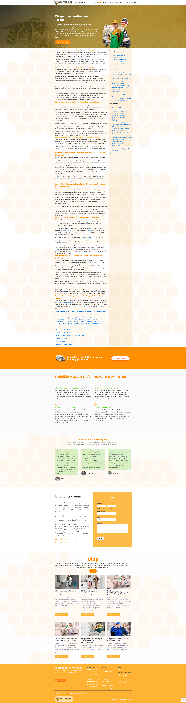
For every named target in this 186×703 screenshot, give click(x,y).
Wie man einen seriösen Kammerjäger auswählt (119, 112)
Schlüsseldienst (122, 682)
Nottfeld (58, 318)
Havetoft (88, 323)
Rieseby (97, 321)
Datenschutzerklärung (124, 699)
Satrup (104, 323)
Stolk (100, 318)
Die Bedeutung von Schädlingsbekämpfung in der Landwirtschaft (120, 143)
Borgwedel (76, 321)
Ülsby (82, 318)
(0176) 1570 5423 (60, 680)
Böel (87, 318)
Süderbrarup (93, 318)
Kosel (64, 323)
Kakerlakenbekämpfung (119, 59)
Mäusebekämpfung (118, 61)
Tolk (61, 316)
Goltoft (77, 318)
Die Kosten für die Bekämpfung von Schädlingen (121, 125)
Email (99, 517)
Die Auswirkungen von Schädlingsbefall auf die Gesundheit (118, 117)
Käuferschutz (120, 2)
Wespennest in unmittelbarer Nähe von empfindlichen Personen (121, 86)
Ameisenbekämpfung (118, 67)
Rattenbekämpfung (118, 65)
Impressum (114, 699)
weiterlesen (61, 615)
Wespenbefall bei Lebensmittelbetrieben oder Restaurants (119, 91)
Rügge (77, 323)
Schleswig (58, 323)
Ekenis (82, 323)
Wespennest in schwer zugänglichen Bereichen (118, 83)
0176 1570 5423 (131, 2)
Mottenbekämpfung (118, 63)
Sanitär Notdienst (63, 332)
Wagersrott (90, 321)
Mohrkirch (69, 320)
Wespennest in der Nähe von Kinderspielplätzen (120, 96)
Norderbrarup (60, 320)
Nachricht (100, 523)
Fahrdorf (70, 323)
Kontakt (111, 2)
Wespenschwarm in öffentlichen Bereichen (121, 79)
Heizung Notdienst (122, 685)
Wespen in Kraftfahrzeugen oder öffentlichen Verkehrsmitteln (121, 99)
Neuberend (68, 321)
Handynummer (102, 511)
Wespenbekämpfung (118, 54)
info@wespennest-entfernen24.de (68, 539)
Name (99, 503)
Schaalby (98, 316)
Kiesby (88, 320)
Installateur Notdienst (64, 344)
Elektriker (60, 341)
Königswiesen (97, 323)
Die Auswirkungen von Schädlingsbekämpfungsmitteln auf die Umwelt (121, 148)
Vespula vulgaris (92, 230)
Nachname (109, 508)
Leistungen (95, 2)
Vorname (99, 508)
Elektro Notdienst (63, 329)
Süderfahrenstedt (89, 316)
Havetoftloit (59, 321)
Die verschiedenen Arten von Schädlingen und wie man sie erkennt (120, 134)
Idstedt (82, 321)
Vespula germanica (66, 230)
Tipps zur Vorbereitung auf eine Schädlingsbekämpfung (121, 129)
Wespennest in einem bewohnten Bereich (121, 75)
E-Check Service (122, 680)
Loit (57, 316)
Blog (104, 2)
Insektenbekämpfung (119, 57)
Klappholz (81, 320)
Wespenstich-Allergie (118, 72)
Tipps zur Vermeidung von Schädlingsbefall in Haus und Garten (120, 107)
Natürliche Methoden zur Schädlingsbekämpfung (119, 122)
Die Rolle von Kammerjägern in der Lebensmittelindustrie (122, 138)
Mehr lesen (93, 571)
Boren (75, 320)
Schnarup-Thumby (68, 318)
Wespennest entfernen (82, 2)
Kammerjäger (61, 338)
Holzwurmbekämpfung (119, 55)
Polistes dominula (86, 237)
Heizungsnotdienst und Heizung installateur (70, 335)
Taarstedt (67, 316)
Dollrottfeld (95, 320)
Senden (100, 538)
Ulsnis (81, 316)
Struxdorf (74, 316)
